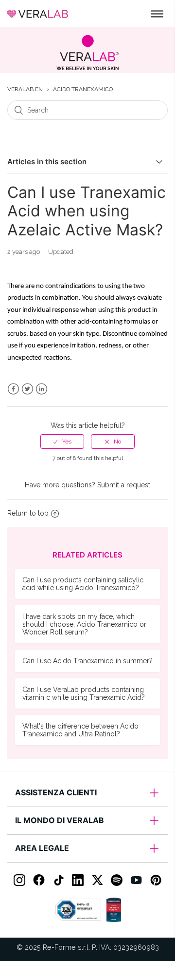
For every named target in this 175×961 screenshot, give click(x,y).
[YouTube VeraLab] (136, 880)
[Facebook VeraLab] (39, 880)
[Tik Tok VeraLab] (58, 880)
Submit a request (123, 485)
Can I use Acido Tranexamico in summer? (87, 661)
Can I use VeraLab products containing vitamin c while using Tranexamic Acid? (83, 693)
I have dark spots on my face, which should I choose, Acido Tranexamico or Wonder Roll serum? (84, 624)
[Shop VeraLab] (87, 52)
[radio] (62, 441)
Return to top (28, 513)
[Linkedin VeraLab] (78, 880)
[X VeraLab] (97, 880)
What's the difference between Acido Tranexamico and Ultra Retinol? (80, 730)
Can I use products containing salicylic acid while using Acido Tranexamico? (82, 584)
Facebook (13, 389)
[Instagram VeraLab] (19, 880)
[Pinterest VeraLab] (155, 880)
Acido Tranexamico (83, 89)
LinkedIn (41, 389)
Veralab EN (25, 89)
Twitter (27, 389)
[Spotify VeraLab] (116, 880)
